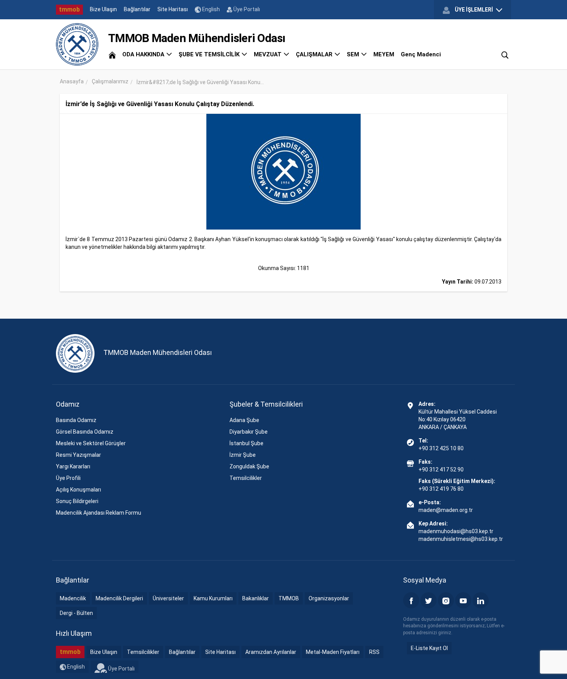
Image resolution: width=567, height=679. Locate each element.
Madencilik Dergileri (119, 598)
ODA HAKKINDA (144, 54)
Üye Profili (68, 478)
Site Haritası (172, 9)
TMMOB (288, 598)
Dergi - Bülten (76, 613)
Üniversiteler (168, 598)
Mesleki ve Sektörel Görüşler (91, 443)
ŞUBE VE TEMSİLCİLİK (210, 54)
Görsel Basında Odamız (84, 432)
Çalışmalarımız (110, 81)
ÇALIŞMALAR (315, 54)
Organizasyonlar (329, 598)
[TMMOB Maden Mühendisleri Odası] (77, 44)
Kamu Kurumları (213, 598)
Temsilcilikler (246, 478)
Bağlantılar (137, 9)
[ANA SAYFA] (112, 54)
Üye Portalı (246, 9)
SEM (354, 54)
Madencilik (73, 598)
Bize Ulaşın (103, 9)
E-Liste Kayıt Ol (429, 648)
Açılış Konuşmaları (78, 489)
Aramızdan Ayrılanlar (270, 652)
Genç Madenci (421, 54)
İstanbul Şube (246, 443)
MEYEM (383, 54)
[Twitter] (428, 600)
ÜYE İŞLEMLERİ (474, 10)
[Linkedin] (480, 600)
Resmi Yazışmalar (78, 455)
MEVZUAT (268, 54)
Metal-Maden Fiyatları (332, 652)
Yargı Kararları (73, 466)
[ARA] (505, 54)
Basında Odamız (76, 420)
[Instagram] (446, 600)
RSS (374, 652)
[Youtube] (463, 600)
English (210, 9)
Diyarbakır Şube (249, 432)
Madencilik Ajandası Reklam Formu (98, 513)
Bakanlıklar (255, 598)
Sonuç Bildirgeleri (77, 501)
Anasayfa (72, 81)
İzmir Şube (243, 455)
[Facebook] (411, 600)
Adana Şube (244, 420)
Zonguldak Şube (249, 466)
